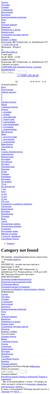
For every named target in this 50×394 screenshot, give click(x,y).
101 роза (5, 201)
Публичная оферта (10, 284)
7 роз (3, 189)
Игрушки (5, 211)
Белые (4, 171)
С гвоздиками (7, 139)
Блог (3, 22)
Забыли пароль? (8, 92)
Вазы (3, 219)
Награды (5, 37)
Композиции (7, 209)
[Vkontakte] (27, 80)
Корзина (5, 361)
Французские (7, 157)
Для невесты (7, 147)
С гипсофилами (8, 117)
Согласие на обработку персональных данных (23, 289)
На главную (15, 259)
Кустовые (5, 159)
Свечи (4, 221)
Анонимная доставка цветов (14, 34)
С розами (5, 114)
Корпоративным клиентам (13, 17)
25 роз (4, 199)
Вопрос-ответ (7, 32)
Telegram (5, 391)
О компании (7, 10)
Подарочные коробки (11, 226)
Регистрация (7, 89)
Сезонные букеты (9, 107)
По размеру (6, 181)
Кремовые (6, 176)
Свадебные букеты (10, 239)
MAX (16, 391)
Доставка (5, 5)
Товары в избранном (28, 376)
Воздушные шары (9, 231)
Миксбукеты (7, 144)
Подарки (5, 216)
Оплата (4, 2)
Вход (3, 87)
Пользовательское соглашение (15, 287)
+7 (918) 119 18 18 (9, 44)
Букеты (4, 109)
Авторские (6, 206)
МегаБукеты (7, 132)
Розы (3, 149)
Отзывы (5, 7)
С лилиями (6, 112)
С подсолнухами (9, 137)
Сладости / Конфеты (10, 236)
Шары (4, 104)
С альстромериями (10, 124)
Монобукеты (7, 214)
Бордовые (5, 179)
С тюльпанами (8, 142)
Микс (3, 134)
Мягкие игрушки (9, 234)
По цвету (5, 164)
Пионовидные (8, 166)
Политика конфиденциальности (16, 279)
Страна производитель (12, 152)
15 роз (4, 196)
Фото (3, 20)
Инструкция (7, 12)
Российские (6, 161)
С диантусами (7, 119)
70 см (3, 184)
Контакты (5, 15)
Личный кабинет (9, 24)
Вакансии (5, 27)
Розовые (5, 174)
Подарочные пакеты (10, 224)
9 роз (3, 191)
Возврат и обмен (9, 39)
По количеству (8, 186)
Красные (5, 169)
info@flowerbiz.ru (9, 52)
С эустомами (7, 127)
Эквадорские (7, 154)
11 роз (4, 194)
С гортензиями (8, 122)
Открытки (6, 229)
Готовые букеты (8, 102)
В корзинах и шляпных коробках (16, 204)
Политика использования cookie (16, 282)
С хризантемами (9, 129)
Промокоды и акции (10, 29)
